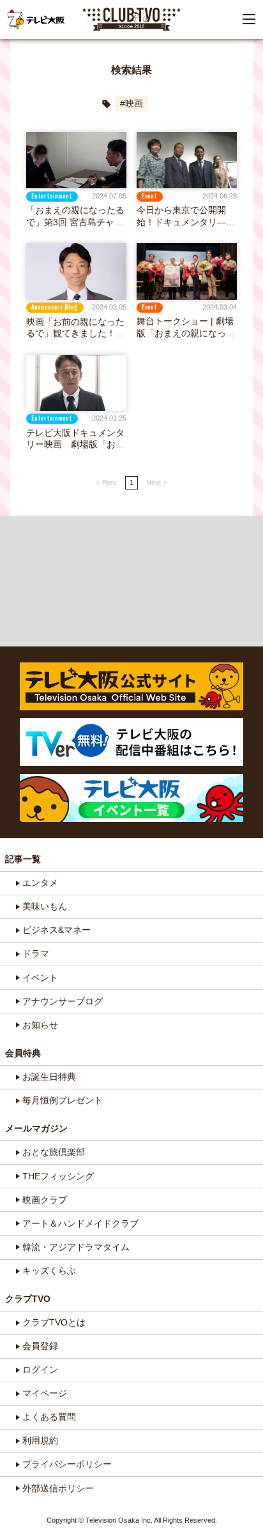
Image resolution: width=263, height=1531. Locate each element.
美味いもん (44, 906)
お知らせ (40, 1025)
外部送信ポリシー (58, 1488)
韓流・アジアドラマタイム (76, 1247)
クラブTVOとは (54, 1322)
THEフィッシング (58, 1176)
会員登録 (40, 1346)
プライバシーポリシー (67, 1464)
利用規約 (40, 1440)
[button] (249, 19)
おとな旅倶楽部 (53, 1152)
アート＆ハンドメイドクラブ (80, 1223)
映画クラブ (44, 1200)
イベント (40, 978)
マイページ (44, 1393)
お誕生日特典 (49, 1077)
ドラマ (35, 953)
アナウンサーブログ (62, 1001)
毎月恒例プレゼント (62, 1100)
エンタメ (40, 883)
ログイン (40, 1369)
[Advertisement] (132, 581)
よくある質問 (49, 1417)
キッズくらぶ (49, 1271)
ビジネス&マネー (56, 930)
